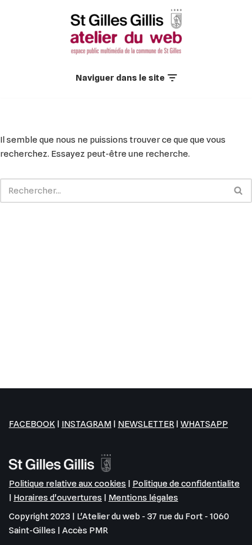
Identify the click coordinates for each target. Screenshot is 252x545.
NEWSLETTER (146, 424)
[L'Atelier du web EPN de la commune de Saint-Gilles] (126, 31)
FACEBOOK (32, 424)
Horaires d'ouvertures (57, 497)
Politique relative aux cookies (67, 483)
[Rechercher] (239, 190)
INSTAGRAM (86, 424)
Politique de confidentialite (186, 483)
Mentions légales (143, 497)
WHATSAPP (204, 424)
